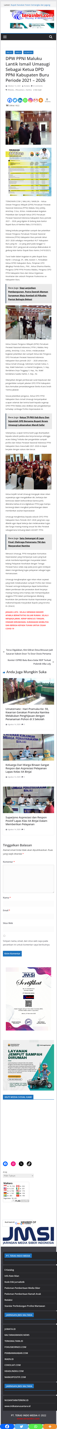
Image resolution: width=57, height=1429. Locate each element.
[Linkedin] (20, 98)
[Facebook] (9, 98)
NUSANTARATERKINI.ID (16, 1400)
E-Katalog (9, 1269)
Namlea (18, 52)
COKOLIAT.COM (13, 1365)
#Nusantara (20, 90)
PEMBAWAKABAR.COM (16, 1353)
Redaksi (27, 86)
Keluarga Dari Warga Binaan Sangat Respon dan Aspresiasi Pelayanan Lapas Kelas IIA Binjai (27, 768)
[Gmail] (35, 98)
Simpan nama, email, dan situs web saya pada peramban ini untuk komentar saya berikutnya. (26, 943)
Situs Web (8, 923)
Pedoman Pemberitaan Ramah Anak (23, 1293)
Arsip (5, 1172)
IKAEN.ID (9, 1359)
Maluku (9, 52)
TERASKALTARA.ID (14, 1341)
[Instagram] (30, 98)
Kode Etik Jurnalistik (15, 1282)
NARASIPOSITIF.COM (15, 1377)
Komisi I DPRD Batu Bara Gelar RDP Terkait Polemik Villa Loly (29, 662)
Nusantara (28, 52)
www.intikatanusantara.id (17, 1406)
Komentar (9, 861)
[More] (40, 98)
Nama (7, 897)
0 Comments (38, 86)
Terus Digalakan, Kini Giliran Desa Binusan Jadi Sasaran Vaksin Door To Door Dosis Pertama (29, 651)
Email (6, 910)
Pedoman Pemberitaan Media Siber (22, 1288)
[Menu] (5, 37)
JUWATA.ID (10, 1329)
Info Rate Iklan (12, 1275)
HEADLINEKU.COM (14, 1371)
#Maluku (11, 90)
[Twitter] (15, 98)
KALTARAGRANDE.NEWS (17, 1335)
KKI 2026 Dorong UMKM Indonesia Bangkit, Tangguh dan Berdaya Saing (30, 6)
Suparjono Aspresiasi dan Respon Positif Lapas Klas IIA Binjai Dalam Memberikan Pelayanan (26, 821)
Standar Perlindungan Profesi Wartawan (25, 1306)
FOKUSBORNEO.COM (15, 1347)
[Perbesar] (50, 967)
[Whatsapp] (25, 98)
